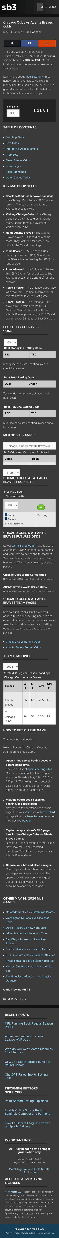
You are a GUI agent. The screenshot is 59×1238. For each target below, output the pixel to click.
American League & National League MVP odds (24, 1038)
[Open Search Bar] (40, 7)
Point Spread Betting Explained (26, 1101)
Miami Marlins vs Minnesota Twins (27, 933)
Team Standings (16, 171)
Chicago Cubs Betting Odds (23, 641)
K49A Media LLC (13, 1192)
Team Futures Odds (18, 160)
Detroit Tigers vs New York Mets (26, 927)
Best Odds (12, 143)
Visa (27, 812)
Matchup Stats (15, 137)
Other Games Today (18, 177)
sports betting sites (40, 769)
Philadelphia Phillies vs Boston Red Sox (30, 960)
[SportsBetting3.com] (9, 7)
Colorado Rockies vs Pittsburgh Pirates (30, 912)
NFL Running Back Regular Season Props (29, 1025)
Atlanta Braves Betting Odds (23, 647)
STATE (13, 107)
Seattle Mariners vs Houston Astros (28, 949)
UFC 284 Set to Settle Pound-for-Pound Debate (28, 1063)
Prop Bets (12, 154)
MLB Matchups (17, 999)
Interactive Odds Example (22, 148)
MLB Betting (33, 76)
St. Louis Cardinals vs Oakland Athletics (30, 955)
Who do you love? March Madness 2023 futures (29, 1050)
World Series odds (23, 545)
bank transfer (35, 816)
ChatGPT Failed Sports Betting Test (26, 1076)
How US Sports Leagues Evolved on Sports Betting (27, 1124)
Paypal (26, 820)
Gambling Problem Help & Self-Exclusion (29, 1170)
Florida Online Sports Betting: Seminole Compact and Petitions (27, 1112)
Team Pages (13, 166)
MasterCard (47, 812)
